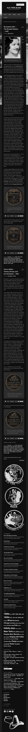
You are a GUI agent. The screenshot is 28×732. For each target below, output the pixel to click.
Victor (8, 451)
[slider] (22, 216)
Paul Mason (10, 450)
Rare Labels (21, 634)
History (5, 696)
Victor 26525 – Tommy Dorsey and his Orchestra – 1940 (11, 271)
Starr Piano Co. (7, 639)
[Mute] (18, 216)
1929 (19, 614)
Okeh (17, 632)
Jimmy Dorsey (7, 260)
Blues (10, 620)
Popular (9, 262)
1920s (6, 613)
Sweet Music (12, 638)
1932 (19, 256)
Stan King (14, 262)
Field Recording (10, 625)
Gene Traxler (17, 447)
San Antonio (6, 637)
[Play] (5, 216)
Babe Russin (10, 258)
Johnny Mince (9, 449)
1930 (22, 614)
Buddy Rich (19, 446)
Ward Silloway (13, 451)
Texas (14, 641)
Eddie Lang (18, 259)
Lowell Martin (21, 449)
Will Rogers (22, 460)
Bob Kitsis (15, 446)
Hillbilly (7, 628)
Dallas (16, 623)
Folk (15, 625)
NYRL (14, 631)
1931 (11, 617)
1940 (16, 445)
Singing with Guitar (17, 637)
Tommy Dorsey (19, 262)
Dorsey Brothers (12, 259)
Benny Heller (9, 446)
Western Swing (7, 646)
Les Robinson (15, 449)
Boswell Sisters (19, 66)
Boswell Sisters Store (17, 184)
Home (5, 14)
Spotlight (6, 700)
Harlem (19, 625)
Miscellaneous (7, 697)
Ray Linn (15, 450)
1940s (18, 445)
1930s (16, 256)
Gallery (14, 14)
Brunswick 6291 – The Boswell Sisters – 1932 (11, 29)
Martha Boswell (19, 260)
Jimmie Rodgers (18, 628)
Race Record (14, 634)
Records (9, 256)
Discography (6, 694)
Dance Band (21, 623)
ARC (22, 617)
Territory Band (7, 641)
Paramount (21, 631)
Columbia (12, 623)
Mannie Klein (12, 260)
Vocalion (17, 644)
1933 (16, 617)
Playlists (5, 17)
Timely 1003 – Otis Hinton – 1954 (11, 663)
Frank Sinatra (6, 447)
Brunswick (6, 259)
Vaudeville (6, 644)
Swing (18, 450)
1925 (11, 614)
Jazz (22, 259)
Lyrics (19, 14)
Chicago (6, 623)
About (10, 14)
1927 (13, 614)
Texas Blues (20, 641)
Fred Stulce (12, 447)
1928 (16, 614)
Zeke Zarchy (18, 451)
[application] (14, 216)
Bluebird (5, 620)
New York (6, 262)
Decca (5, 625)
